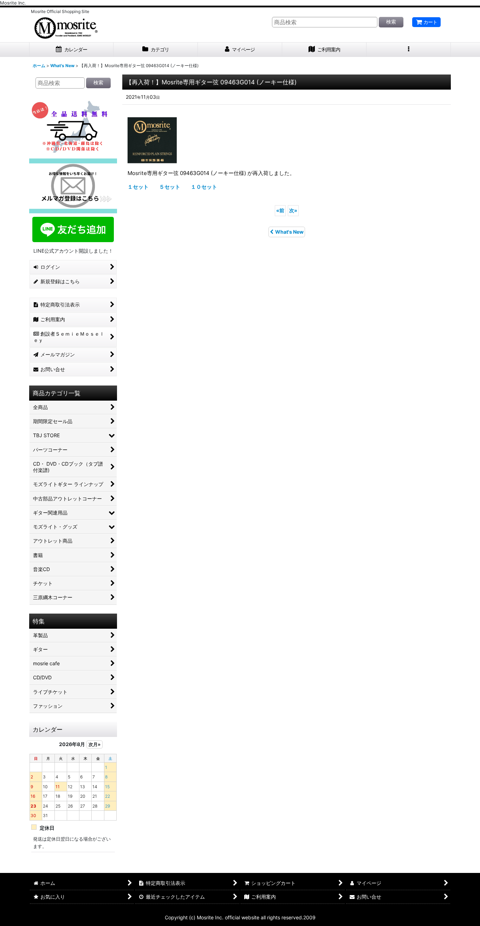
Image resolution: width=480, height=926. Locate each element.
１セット (138, 186)
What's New (289, 232)
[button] (409, 50)
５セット (169, 186)
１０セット (204, 186)
